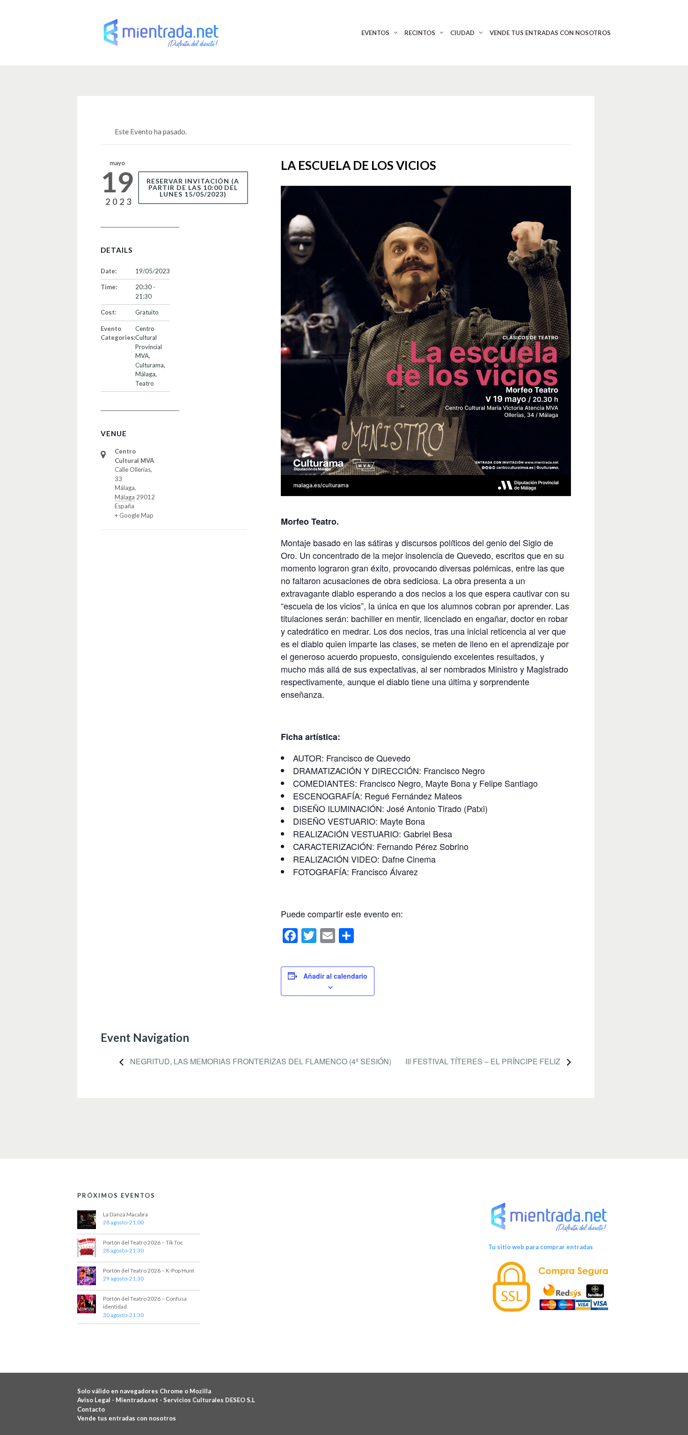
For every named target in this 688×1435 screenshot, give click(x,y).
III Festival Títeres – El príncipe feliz (483, 1061)
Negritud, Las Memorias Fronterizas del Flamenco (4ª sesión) (259, 1061)
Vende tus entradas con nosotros (126, 1418)
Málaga (145, 374)
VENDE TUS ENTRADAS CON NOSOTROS (550, 33)
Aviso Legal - (96, 1400)
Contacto (91, 1409)
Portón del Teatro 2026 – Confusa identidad (145, 1303)
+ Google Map (134, 515)
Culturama (149, 365)
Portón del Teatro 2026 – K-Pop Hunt (148, 1270)
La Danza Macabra (125, 1214)
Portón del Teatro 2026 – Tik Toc (143, 1242)
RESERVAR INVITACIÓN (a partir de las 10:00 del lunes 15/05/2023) (192, 187)
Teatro (144, 383)
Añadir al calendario (335, 976)
